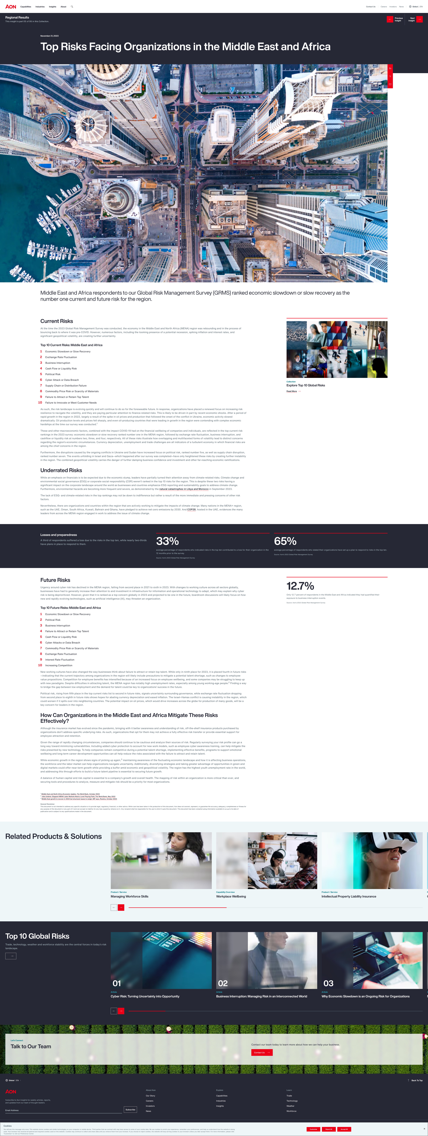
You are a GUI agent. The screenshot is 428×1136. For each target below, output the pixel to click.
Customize (313, 1129)
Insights (52, 6)
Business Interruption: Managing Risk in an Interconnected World (261, 996)
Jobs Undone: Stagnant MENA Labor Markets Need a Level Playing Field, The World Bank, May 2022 (78, 796)
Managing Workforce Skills (129, 896)
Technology (292, 1100)
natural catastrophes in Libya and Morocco (184, 489)
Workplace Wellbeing (231, 896)
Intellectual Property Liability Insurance (349, 896)
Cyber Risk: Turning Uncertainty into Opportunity (145, 996)
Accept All (344, 1129)
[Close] (424, 1128)
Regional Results (17, 17)
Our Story (150, 1095)
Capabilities (25, 6)
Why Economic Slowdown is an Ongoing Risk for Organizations (366, 996)
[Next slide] (121, 907)
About (63, 6)
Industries (40, 6)
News (401, 6)
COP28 (191, 509)
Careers (384, 6)
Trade (289, 1095)
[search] (72, 7)
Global (418, 6)
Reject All (329, 1129)
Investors (393, 6)
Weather (290, 1105)
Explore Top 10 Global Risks (306, 385)
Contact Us (370, 6)
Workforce (291, 1111)
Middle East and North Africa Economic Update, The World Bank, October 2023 (70, 794)
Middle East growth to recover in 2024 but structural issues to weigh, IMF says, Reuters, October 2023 (79, 799)
